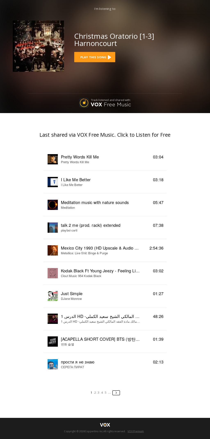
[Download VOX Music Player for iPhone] (38, 46)
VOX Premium (136, 431)
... (109, 392)
